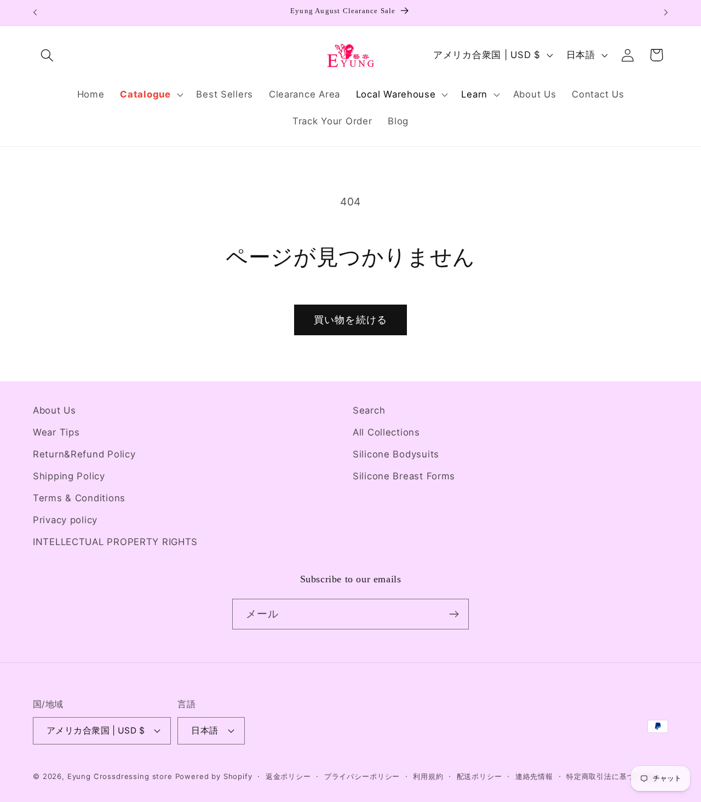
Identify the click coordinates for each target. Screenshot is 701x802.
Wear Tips (56, 432)
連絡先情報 (534, 776)
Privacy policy (65, 519)
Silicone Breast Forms (404, 476)
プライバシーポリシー (362, 776)
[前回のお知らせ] (35, 12)
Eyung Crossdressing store (120, 776)
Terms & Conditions (79, 497)
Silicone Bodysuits (396, 454)
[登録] (453, 614)
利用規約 (428, 776)
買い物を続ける (350, 319)
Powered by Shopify (213, 776)
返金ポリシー (288, 776)
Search (369, 410)
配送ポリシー (479, 776)
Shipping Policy (69, 476)
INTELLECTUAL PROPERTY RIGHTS (115, 541)
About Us (54, 410)
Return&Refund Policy (84, 454)
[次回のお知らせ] (666, 12)
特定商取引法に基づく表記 (611, 776)
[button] (47, 55)
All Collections (386, 432)
